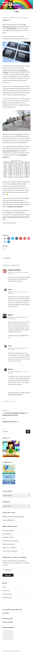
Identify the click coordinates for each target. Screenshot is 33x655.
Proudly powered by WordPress (11, 651)
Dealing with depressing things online (13, 516)
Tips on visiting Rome (9, 520)
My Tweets (6, 613)
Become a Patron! (8, 622)
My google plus (7, 534)
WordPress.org (7, 597)
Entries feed (6, 590)
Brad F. (10, 315)
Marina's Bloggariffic (11, 3)
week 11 (18, 134)
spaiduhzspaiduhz (14, 270)
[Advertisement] (8, 635)
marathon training (11, 28)
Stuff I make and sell (8, 544)
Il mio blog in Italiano (8, 530)
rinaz (26, 17)
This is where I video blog (10, 551)
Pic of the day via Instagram (11, 541)
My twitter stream (8, 537)
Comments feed (7, 594)
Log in (4, 587)
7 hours (9, 212)
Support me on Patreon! (9, 547)
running (8, 258)
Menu (17, 11)
